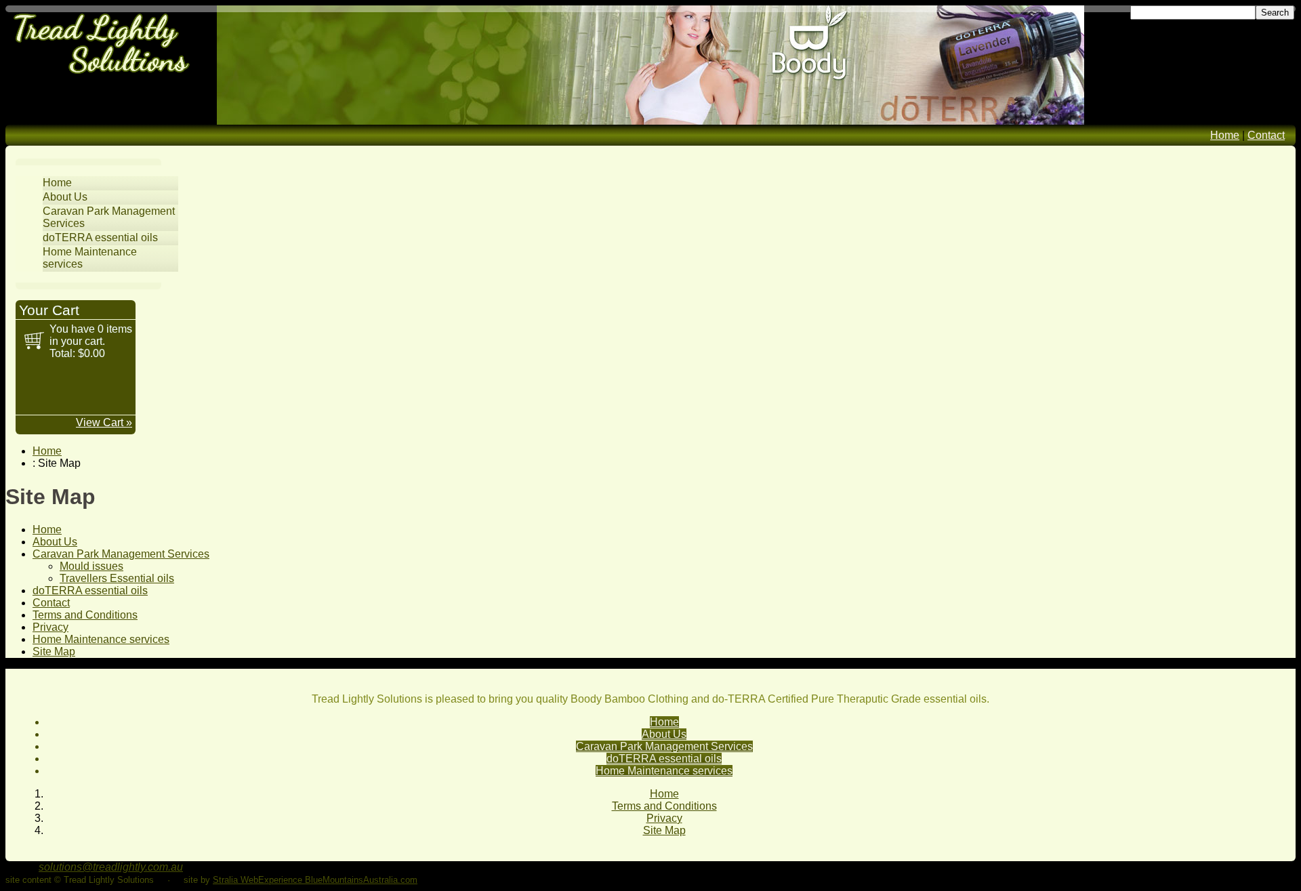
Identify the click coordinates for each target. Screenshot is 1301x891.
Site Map (54, 651)
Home (1224, 135)
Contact (1266, 135)
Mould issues (91, 566)
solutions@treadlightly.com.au (111, 867)
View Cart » (104, 422)
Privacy (50, 627)
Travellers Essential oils (117, 578)
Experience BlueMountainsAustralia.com (337, 880)
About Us (65, 197)
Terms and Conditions (85, 615)
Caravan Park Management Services (121, 554)
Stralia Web (235, 880)
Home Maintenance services (101, 639)
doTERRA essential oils (100, 237)
